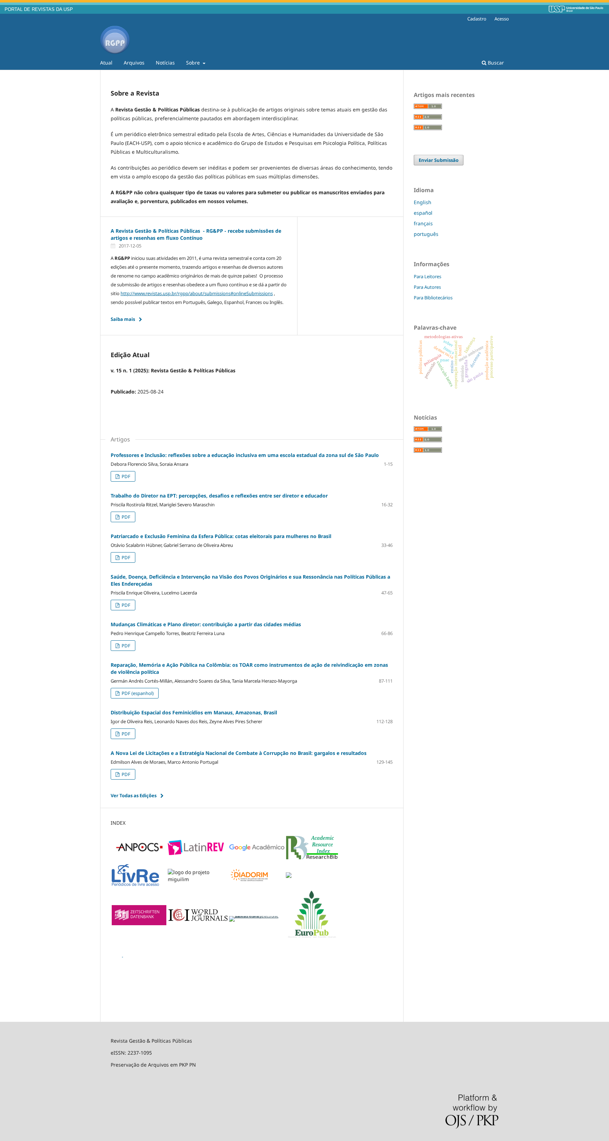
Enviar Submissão (439, 160)
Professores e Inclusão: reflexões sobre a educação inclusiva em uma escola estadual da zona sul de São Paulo (245, 455)
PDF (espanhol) (137, 693)
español (423, 212)
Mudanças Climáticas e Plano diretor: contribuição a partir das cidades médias (206, 624)
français (423, 223)
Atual (106, 62)
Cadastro (476, 19)
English (422, 202)
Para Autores (427, 287)
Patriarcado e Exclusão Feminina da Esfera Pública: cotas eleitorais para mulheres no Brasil (221, 536)
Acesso (501, 19)
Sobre (193, 62)
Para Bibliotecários (433, 297)
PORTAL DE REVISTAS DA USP (39, 9)
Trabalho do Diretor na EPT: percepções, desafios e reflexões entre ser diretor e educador (219, 495)
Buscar (495, 62)
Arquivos (134, 62)
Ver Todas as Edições (133, 795)
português (426, 234)
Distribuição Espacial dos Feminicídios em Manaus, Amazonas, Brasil (194, 712)
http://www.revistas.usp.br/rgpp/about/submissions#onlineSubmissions (197, 293)
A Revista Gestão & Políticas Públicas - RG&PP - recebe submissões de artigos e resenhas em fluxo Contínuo (196, 234)
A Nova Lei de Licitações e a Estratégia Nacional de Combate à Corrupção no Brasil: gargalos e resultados (239, 753)
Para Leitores (427, 276)
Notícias (165, 62)
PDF (125, 476)
